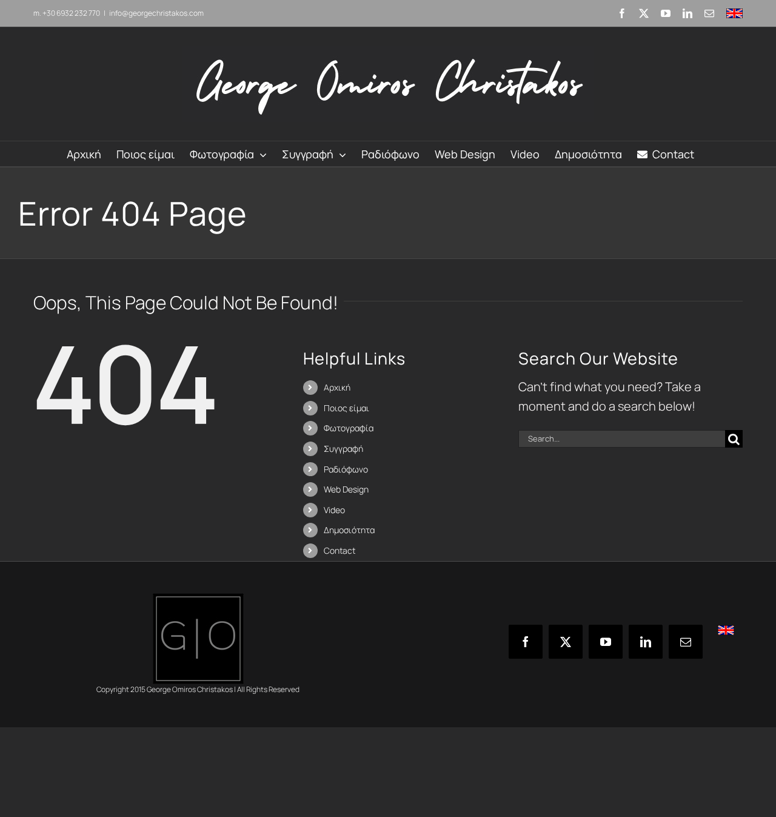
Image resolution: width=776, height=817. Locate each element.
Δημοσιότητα (349, 530)
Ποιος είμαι (346, 408)
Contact (339, 550)
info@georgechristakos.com (156, 13)
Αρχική (337, 387)
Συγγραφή (343, 448)
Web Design (346, 489)
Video (334, 510)
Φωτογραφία (348, 428)
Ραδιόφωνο (346, 469)
